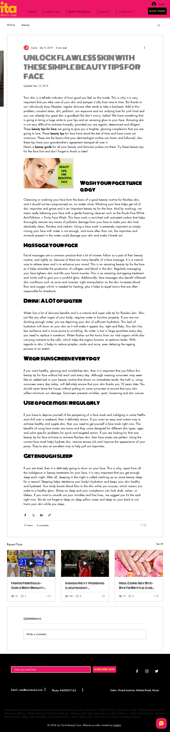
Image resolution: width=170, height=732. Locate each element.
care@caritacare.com (30, 689)
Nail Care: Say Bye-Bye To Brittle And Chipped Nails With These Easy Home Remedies (136, 585)
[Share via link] (49, 515)
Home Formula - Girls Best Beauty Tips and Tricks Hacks (31, 585)
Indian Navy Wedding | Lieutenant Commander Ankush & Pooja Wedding (85, 585)
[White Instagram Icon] (147, 671)
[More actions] (144, 48)
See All (159, 543)
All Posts (11, 24)
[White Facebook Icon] (137, 671)
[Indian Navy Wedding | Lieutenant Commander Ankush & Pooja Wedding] (85, 563)
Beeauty (26, 24)
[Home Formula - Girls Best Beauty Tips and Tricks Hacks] (31, 563)
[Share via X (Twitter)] (33, 515)
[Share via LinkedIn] (41, 515)
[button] (158, 25)
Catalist (117, 725)
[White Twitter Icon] (156, 671)
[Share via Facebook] (25, 515)
